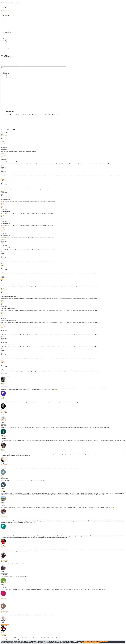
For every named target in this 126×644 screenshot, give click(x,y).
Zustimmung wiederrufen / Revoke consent (91, 642)
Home (4, 7)
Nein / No (88, 641)
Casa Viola (8, 23)
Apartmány (6, 15)
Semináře (8, 51)
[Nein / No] (107, 641)
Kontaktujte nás (8, 56)
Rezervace (6, 48)
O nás (4, 29)
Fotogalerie (5, 28)
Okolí (4, 26)
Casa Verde (8, 17)
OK (85, 641)
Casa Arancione (9, 18)
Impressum (3, 639)
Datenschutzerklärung (10, 639)
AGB (18, 639)
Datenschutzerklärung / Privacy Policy (98, 641)
